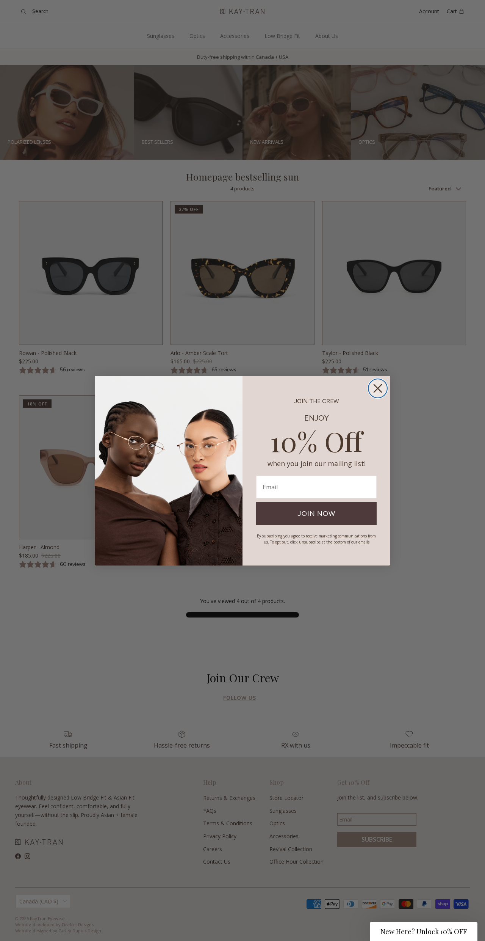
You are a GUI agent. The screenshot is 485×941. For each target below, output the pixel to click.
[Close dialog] (377, 388)
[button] (423, 931)
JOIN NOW (316, 513)
